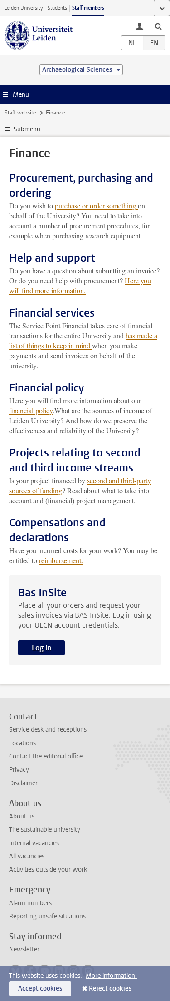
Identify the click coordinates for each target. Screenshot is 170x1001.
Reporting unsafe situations (47, 916)
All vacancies (26, 856)
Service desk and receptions (48, 729)
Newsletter (24, 949)
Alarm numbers (30, 903)
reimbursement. (61, 560)
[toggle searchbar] (158, 26)
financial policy (31, 410)
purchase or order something (96, 205)
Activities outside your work (48, 869)
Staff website (20, 112)
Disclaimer (23, 783)
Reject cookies (110, 988)
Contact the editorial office (46, 756)
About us (21, 816)
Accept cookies (40, 988)
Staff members (88, 8)
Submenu (27, 129)
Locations (22, 743)
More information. (111, 975)
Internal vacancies (34, 843)
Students (57, 8)
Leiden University (24, 8)
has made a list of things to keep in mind (83, 340)
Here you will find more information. (80, 285)
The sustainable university (44, 829)
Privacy (19, 769)
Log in (41, 648)
